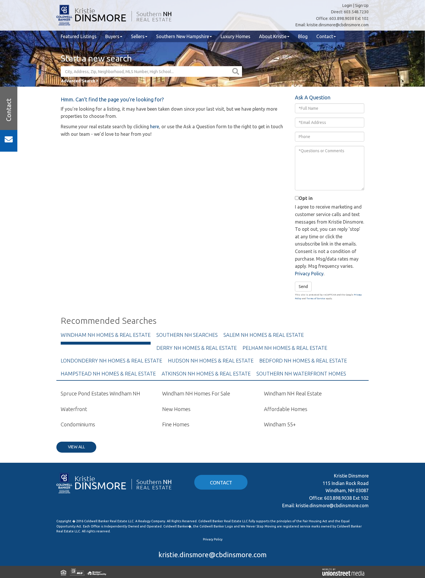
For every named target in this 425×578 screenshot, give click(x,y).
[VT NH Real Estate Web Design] (343, 572)
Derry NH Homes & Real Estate (196, 348)
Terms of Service (315, 298)
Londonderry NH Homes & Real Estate (111, 360)
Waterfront (74, 409)
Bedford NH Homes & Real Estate (303, 360)
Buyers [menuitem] (112, 36)
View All (76, 447)
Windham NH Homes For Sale (196, 393)
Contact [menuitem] (324, 36)
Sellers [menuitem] (138, 36)
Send (303, 286)
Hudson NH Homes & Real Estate (211, 360)
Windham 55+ (280, 424)
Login (347, 5)
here (154, 126)
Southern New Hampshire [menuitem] (182, 36)
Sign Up (362, 5)
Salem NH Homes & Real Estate (263, 335)
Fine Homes (175, 424)
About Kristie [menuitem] (273, 36)
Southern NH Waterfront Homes (301, 373)
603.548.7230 (356, 12)
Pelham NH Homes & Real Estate (285, 348)
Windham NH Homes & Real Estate (106, 335)
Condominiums (78, 424)
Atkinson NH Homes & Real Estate (206, 373)
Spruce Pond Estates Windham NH (100, 393)
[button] (236, 71)
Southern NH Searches (187, 335)
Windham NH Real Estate (293, 393)
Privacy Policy (309, 273)
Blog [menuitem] (303, 36)
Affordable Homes (285, 409)
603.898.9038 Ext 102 (349, 18)
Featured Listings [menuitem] (79, 36)
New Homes (176, 409)
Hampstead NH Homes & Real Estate (108, 373)
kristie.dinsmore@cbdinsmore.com (338, 25)
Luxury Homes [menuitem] (235, 36)
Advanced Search (78, 81)
